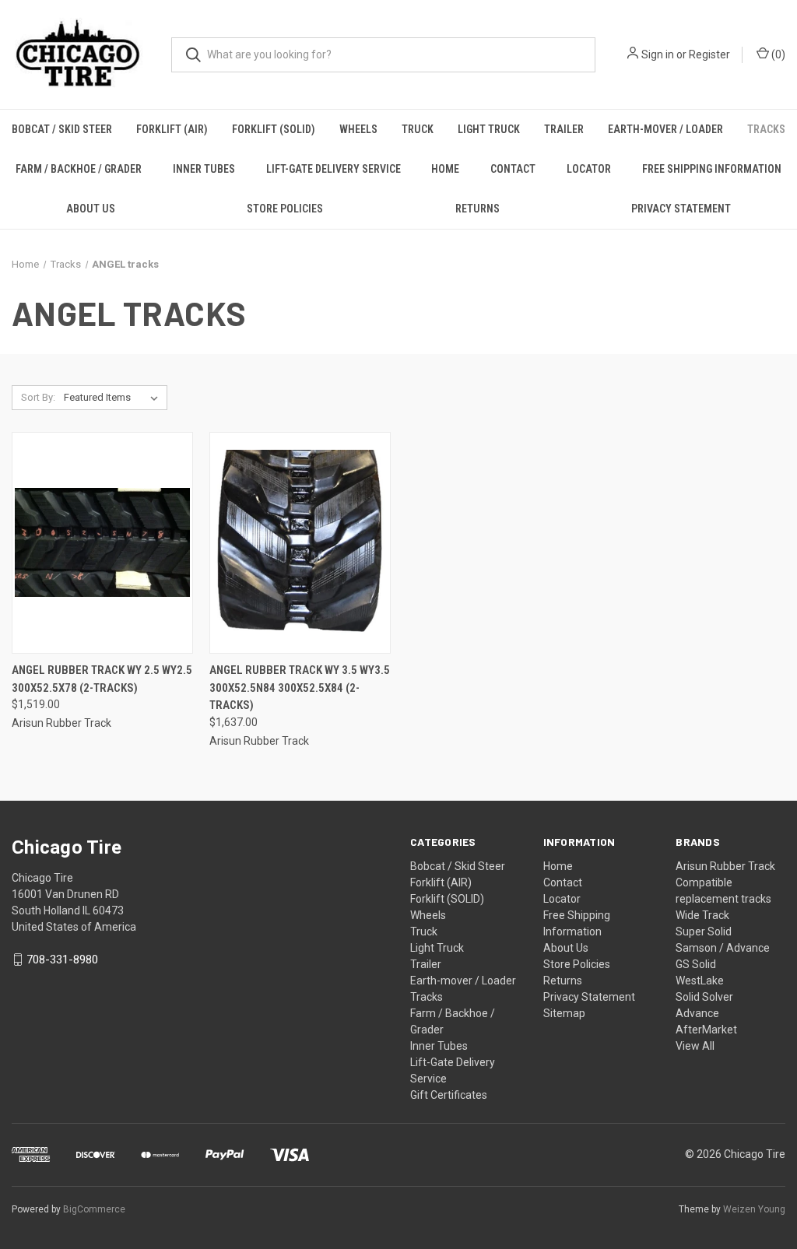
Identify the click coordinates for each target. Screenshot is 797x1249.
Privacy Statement (589, 997)
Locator (589, 169)
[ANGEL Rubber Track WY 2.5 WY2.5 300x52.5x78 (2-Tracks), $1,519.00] (102, 543)
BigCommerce (94, 1209)
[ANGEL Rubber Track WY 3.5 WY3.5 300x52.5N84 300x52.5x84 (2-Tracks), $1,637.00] (300, 543)
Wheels (358, 129)
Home (445, 169)
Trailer (564, 129)
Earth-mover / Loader (665, 129)
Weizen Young (754, 1209)
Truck (418, 129)
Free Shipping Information (711, 169)
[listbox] (114, 397)
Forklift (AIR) (172, 129)
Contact (512, 169)
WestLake (700, 980)
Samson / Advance (723, 948)
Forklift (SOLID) (273, 129)
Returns (477, 208)
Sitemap (564, 1013)
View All (695, 1046)
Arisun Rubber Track (725, 866)
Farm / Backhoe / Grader (79, 169)
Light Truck (489, 129)
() (777, 54)
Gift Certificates (448, 1095)
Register (709, 54)
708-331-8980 (62, 960)
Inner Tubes (204, 169)
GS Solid (696, 964)
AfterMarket (706, 1029)
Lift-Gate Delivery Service (333, 169)
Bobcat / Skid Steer (62, 129)
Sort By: (38, 397)
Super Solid (704, 931)
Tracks (766, 129)
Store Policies (285, 208)
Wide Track (702, 915)
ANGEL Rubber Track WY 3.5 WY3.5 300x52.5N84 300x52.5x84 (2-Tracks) (299, 687)
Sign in (657, 54)
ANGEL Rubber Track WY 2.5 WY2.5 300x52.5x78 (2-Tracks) (102, 679)
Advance (697, 1013)
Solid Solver (704, 997)
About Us (90, 208)
